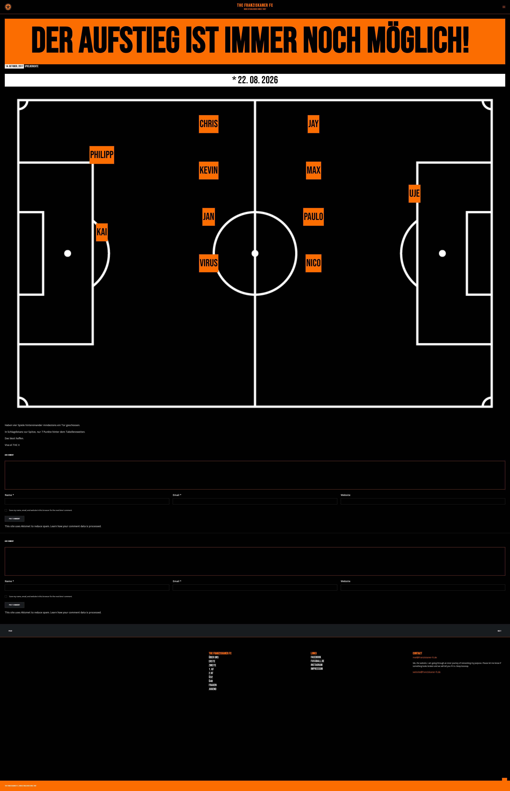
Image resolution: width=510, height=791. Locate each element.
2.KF (211, 673)
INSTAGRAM (316, 665)
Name (9, 495)
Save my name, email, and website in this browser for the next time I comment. (40, 510)
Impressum (317, 669)
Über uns (214, 657)
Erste (212, 661)
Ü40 (211, 681)
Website (345, 495)
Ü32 (211, 677)
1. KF (211, 669)
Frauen (213, 685)
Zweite (212, 665)
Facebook (316, 657)
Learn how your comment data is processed (75, 526)
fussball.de (317, 661)
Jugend (212, 689)
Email (177, 495)
